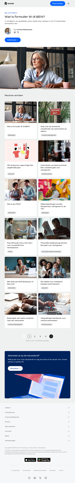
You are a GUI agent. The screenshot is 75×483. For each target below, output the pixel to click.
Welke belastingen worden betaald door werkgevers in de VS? (53, 206)
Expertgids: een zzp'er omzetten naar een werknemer (20, 319)
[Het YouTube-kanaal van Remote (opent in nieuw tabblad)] (29, 478)
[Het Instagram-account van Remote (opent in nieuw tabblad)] (46, 478)
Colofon (61, 470)
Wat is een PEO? (14, 204)
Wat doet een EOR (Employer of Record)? (20, 283)
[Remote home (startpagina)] (9, 3)
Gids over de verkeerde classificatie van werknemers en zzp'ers (54, 129)
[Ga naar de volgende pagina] (51, 336)
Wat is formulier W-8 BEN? (25, 16)
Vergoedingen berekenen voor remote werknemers (53, 319)
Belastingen (11, 13)
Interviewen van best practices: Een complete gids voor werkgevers (54, 167)
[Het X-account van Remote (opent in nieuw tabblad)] (40, 478)
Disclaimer (53, 470)
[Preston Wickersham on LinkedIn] (15, 32)
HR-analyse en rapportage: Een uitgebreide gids (20, 166)
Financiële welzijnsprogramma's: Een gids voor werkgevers (54, 244)
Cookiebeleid (27, 470)
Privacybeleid (16, 470)
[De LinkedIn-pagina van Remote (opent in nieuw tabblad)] (35, 478)
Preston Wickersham (24, 29)
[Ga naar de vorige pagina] (24, 336)
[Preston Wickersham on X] (18, 32)
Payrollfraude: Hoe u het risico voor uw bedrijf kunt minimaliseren (19, 245)
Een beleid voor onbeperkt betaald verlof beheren (52, 283)
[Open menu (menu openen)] (68, 3)
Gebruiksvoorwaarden (40, 470)
